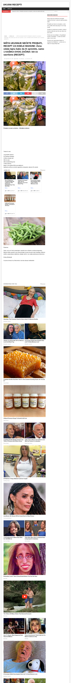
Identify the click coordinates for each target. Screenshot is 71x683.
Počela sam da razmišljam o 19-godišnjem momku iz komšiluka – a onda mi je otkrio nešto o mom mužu (56, 36)
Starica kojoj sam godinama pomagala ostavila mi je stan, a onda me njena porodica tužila (57, 20)
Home (4, 8)
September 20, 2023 (9, 58)
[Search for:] (60, 11)
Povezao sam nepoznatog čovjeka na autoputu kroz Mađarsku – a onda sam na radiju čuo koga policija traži (56, 42)
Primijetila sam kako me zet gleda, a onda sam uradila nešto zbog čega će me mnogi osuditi (56, 25)
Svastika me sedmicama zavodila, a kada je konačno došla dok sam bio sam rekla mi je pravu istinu (56, 31)
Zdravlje (9, 8)
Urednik (16, 58)
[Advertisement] (25, 24)
